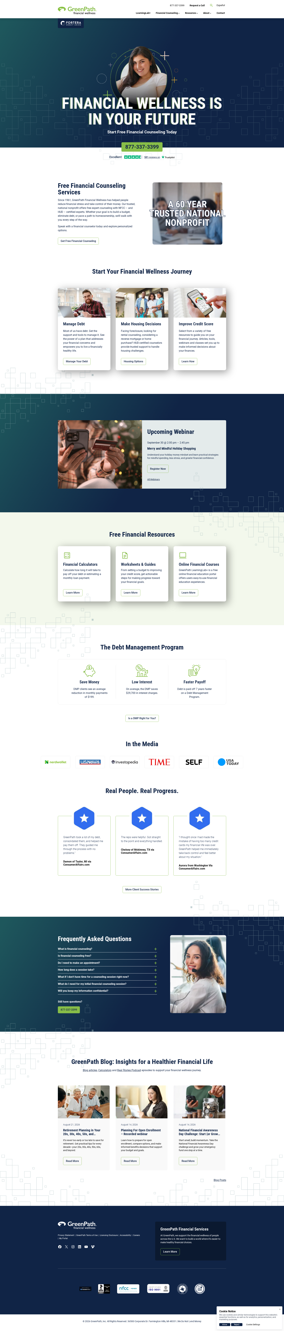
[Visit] (158, 1288)
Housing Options (133, 361)
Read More (72, 1161)
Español (221, 5)
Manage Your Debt (77, 361)
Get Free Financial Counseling (78, 241)
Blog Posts (220, 1180)
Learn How (188, 361)
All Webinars (153, 479)
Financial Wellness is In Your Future (142, 111)
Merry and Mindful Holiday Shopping (171, 448)
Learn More (73, 592)
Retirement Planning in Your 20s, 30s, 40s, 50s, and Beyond (81, 1132)
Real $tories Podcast (129, 1070)
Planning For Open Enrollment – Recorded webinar (141, 1132)
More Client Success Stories (142, 889)
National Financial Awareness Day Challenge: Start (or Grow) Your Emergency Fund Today (199, 1132)
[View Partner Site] (71, 23)
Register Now (158, 468)
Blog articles (90, 1070)
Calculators (104, 1070)
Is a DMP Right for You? (142, 718)
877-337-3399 (142, 147)
